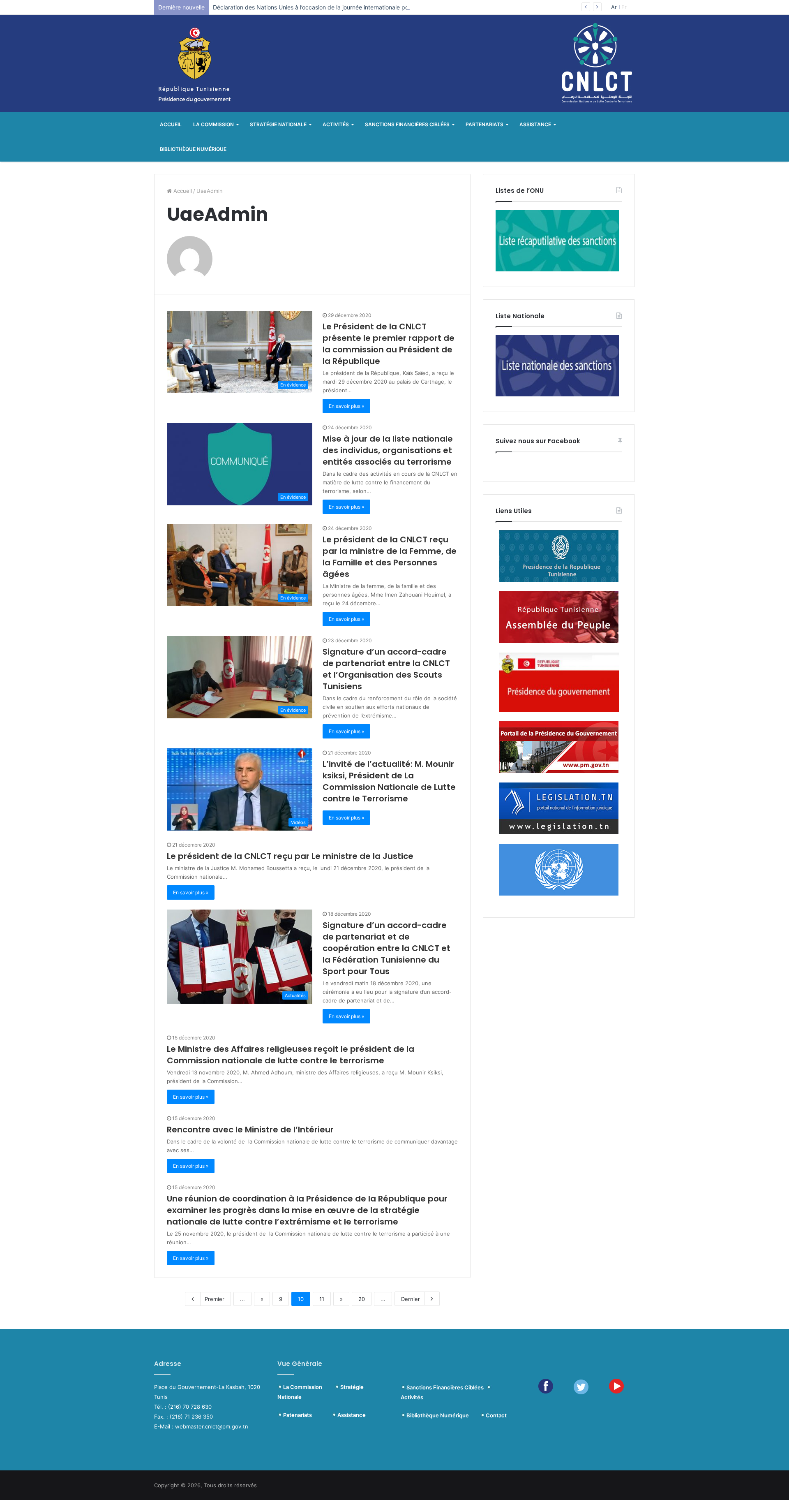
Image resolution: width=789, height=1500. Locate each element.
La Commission (213, 124)
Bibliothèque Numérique (193, 149)
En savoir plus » (346, 406)
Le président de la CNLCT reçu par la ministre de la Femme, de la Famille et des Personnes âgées (390, 557)
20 (361, 1299)
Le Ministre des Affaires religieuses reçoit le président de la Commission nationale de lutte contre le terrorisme (290, 1054)
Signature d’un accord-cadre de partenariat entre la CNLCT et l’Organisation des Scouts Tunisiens (386, 669)
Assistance (535, 124)
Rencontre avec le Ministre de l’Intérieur (250, 1129)
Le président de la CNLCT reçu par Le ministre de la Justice (290, 856)
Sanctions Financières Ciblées (407, 124)
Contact (496, 1415)
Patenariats (307, 1415)
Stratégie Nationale (278, 124)
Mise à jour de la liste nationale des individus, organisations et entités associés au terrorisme (388, 450)
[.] (482, 1415)
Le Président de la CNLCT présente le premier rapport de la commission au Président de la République (388, 344)
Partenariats (484, 124)
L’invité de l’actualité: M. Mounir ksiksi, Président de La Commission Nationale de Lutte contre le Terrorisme (389, 781)
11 (321, 1299)
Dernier (410, 1299)
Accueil (171, 124)
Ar (614, 7)
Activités (336, 124)
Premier (214, 1299)
